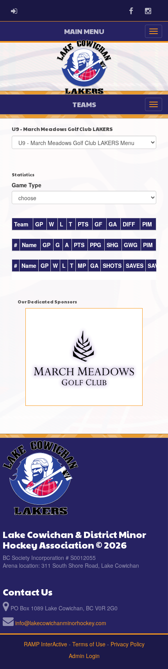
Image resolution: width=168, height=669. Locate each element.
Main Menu (84, 31)
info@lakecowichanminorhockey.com (60, 623)
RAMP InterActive (45, 644)
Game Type (26, 185)
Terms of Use (88, 644)
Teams (84, 104)
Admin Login (84, 656)
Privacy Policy (128, 644)
